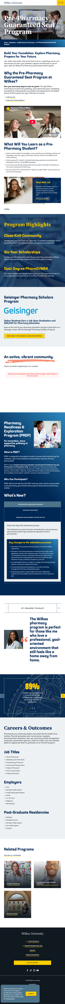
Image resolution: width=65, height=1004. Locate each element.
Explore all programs (12, 855)
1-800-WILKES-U (33, 941)
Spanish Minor (12, 914)
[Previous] (2, 696)
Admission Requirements (15, 100)
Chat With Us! (43, 182)
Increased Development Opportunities (30, 517)
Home (6, 42)
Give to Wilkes (32, 962)
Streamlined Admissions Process (30, 504)
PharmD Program (13, 884)
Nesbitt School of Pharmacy (26, 42)
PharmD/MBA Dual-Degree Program (46, 883)
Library (32, 950)
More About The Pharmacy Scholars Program (24, 336)
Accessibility (32, 984)
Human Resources (32, 955)
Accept (31, 993)
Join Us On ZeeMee (42, 198)
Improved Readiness (30, 510)
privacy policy (10, 999)
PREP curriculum (30, 162)
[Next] (63, 696)
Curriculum (10, 97)
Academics (12, 42)
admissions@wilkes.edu (34, 946)
